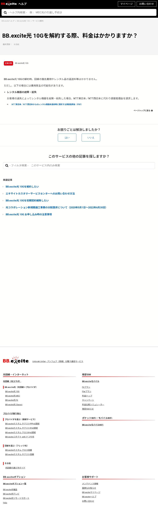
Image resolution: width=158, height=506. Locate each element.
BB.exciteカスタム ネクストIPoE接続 (21, 428)
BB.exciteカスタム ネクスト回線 (19, 454)
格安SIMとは (88, 409)
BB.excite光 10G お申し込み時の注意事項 (29, 214)
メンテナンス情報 (90, 484)
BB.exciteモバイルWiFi (92, 425)
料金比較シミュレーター (93, 404)
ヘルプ (22, 4)
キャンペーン (88, 400)
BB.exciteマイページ (91, 492)
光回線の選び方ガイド (15, 468)
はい (67, 137)
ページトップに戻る (142, 110)
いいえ (90, 137)
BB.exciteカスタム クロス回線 (18, 450)
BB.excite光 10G (23, 21)
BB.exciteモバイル (90, 381)
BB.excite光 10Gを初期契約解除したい (27, 200)
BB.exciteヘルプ (8, 21)
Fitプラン (86, 387)
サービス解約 (38, 21)
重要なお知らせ (89, 488)
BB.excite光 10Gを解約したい (22, 186)
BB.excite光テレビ (11, 494)
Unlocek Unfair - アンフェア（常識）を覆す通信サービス (57, 361)
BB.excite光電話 (10, 489)
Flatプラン (86, 391)
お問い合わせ (146, 3)
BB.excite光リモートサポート (16, 498)
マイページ (126, 3)
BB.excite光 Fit (11, 400)
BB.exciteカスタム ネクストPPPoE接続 (22, 424)
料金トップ (87, 396)
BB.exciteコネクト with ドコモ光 (19, 437)
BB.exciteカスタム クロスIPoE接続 (20, 432)
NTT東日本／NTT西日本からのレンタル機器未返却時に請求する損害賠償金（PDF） (47, 104)
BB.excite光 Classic (13, 404)
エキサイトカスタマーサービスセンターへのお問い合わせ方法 (40, 193)
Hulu (5, 503)
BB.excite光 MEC (12, 396)
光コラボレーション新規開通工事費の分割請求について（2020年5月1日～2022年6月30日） (57, 207)
